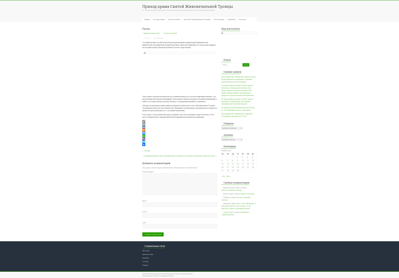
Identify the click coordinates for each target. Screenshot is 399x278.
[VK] (179, 127)
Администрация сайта (151, 33)
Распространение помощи (231, 190)
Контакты (242, 19)
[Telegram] (179, 141)
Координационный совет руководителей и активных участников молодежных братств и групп (180, 156)
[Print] (179, 124)
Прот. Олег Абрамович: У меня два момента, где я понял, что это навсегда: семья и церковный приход (238, 206)
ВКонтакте (146, 251)
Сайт (144, 223)
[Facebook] (179, 133)
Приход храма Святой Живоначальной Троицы (187, 6)
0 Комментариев (158, 38)
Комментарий (148, 172)
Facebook (145, 258)
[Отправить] (179, 144)
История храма (159, 19)
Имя (144, 201)
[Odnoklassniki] (179, 130)
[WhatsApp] (179, 135)
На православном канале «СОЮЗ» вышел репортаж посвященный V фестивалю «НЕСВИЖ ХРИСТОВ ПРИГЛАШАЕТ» (237, 101)
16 (238, 164)
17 (243, 164)
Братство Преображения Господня (197, 19)
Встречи (167, 33)
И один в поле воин (247, 194)
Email (144, 212)
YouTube (145, 261)
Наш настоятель (174, 19)
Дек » (228, 176)
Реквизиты (231, 19)
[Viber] (179, 138)
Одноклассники (147, 254)
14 (228, 164)
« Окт (223, 176)
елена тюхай (228, 212)
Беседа (146, 151)
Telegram (145, 265)
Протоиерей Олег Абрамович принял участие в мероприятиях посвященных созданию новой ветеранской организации (238, 79)
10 (243, 161)
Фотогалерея (219, 19)
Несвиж (174, 33)
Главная (147, 19)
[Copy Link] (179, 121)
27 (223, 171)
